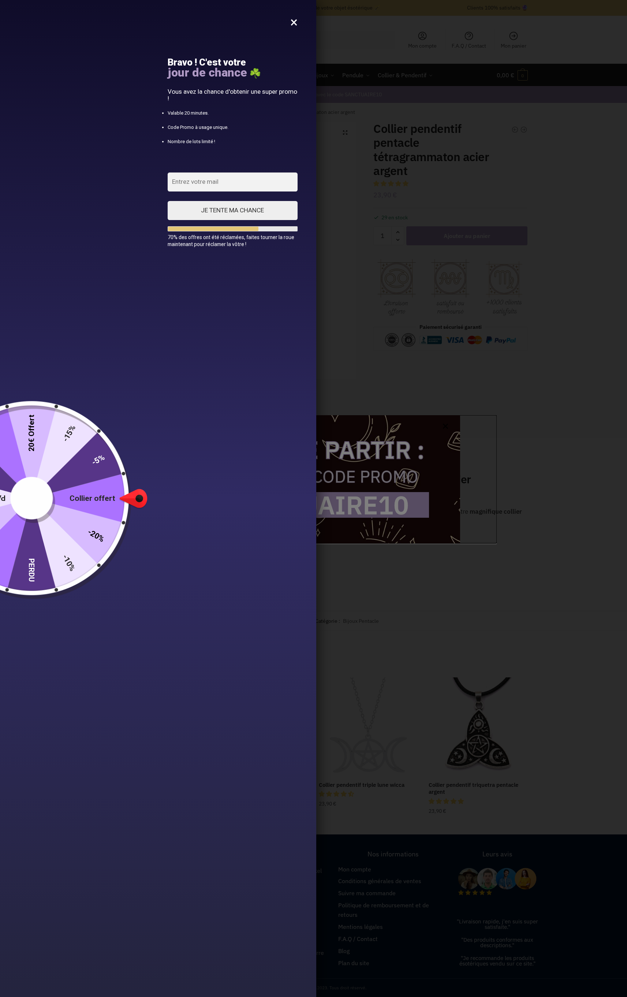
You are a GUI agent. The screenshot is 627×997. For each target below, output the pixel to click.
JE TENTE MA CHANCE (232, 210)
